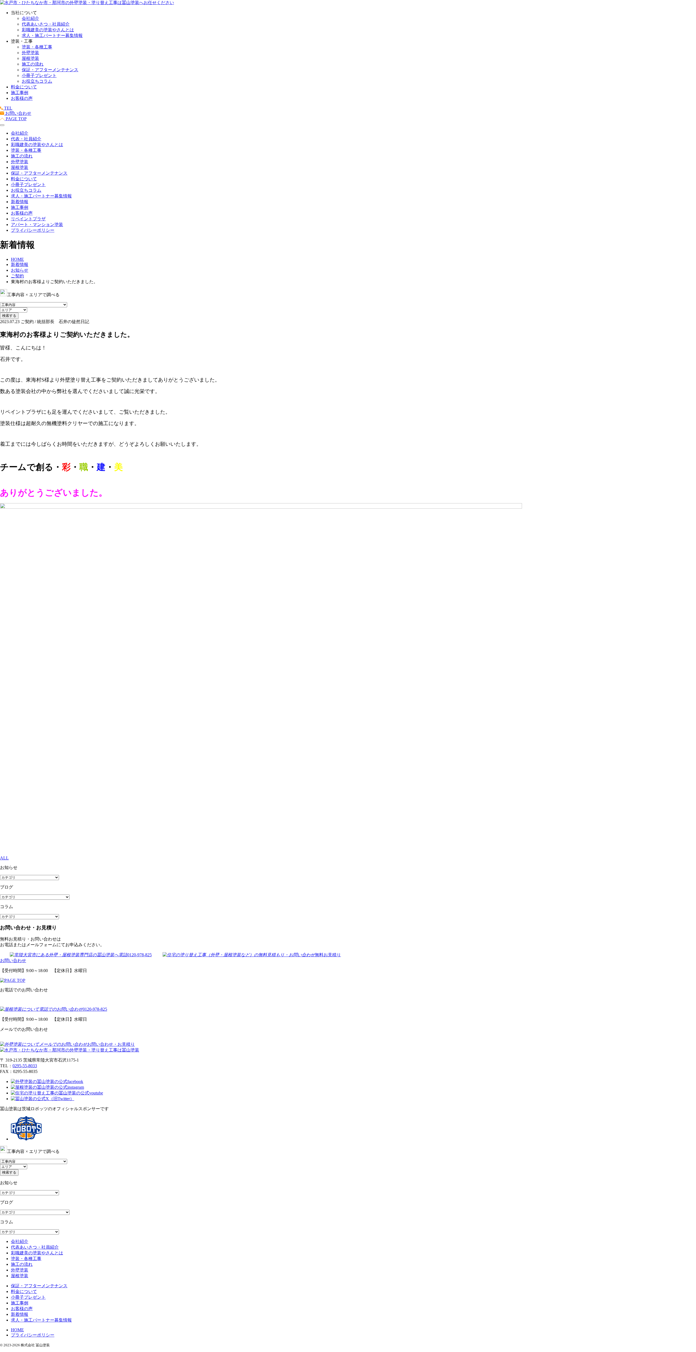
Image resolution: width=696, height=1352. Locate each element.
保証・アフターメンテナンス (50, 69)
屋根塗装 (30, 58)
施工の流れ (33, 64)
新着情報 (19, 201)
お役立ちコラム (37, 81)
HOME (17, 1330)
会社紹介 (30, 18)
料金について (24, 87)
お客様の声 (22, 98)
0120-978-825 (139, 954)
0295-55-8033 (25, 1065)
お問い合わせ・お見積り (111, 1044)
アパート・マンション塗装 (37, 224)
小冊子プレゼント (39, 75)
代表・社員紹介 (26, 139)
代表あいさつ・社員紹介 (46, 24)
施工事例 (19, 92)
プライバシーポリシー (32, 230)
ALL (4, 858)
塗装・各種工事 (37, 47)
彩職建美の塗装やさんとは (48, 29)
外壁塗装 (30, 52)
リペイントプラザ (28, 218)
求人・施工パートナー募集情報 (52, 35)
